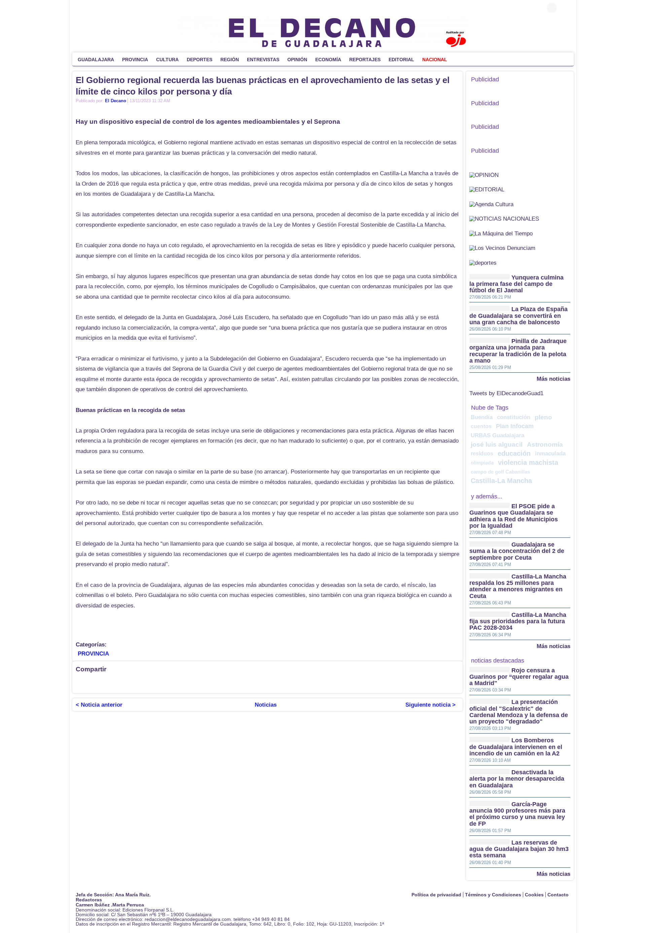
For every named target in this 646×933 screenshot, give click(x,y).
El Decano (115, 100)
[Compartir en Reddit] (215, 683)
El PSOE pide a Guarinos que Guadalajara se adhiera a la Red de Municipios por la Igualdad (513, 516)
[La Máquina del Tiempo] (501, 233)
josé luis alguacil (497, 444)
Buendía (482, 417)
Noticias (266, 705)
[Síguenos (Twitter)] (89, 7)
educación (514, 453)
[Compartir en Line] (148, 683)
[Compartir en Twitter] (94, 683)
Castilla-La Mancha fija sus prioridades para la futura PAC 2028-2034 (517, 621)
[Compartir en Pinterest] (161, 683)
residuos (482, 453)
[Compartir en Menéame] (202, 683)
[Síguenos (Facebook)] (79, 7)
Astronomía (545, 444)
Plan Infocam (515, 426)
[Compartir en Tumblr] (175, 683)
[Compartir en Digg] (188, 683)
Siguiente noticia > (430, 705)
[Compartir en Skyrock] (229, 683)
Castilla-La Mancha (501, 480)
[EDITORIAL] (486, 189)
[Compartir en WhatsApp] (135, 683)
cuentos (481, 426)
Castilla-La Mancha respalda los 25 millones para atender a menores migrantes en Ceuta (517, 586)
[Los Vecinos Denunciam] (502, 248)
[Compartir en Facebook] (81, 683)
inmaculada (550, 453)
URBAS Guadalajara (497, 435)
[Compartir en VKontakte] (242, 683)
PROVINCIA (93, 653)
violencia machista (528, 462)
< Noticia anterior (99, 705)
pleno (543, 417)
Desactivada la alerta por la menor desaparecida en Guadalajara (516, 779)
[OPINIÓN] (484, 175)
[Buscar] (565, 8)
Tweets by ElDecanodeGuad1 (506, 393)
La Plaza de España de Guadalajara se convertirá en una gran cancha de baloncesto (518, 316)
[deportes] (483, 262)
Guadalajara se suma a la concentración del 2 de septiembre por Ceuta (516, 551)
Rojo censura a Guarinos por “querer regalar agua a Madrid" (519, 677)
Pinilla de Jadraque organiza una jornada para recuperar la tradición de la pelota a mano (518, 351)
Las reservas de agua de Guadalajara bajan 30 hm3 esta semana (519, 849)
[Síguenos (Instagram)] (99, 7)
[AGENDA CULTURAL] (491, 204)
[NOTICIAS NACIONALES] (504, 218)
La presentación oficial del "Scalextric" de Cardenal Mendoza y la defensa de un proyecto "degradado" (518, 712)
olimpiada (482, 462)
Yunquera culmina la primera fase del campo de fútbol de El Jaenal (516, 284)
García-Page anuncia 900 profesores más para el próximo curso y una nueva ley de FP (517, 814)
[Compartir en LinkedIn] (108, 683)
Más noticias (553, 379)
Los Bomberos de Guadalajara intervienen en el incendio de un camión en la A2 (515, 747)
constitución (513, 417)
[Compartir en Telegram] (121, 683)
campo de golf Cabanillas (500, 472)
